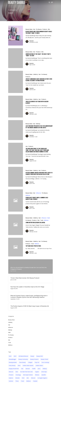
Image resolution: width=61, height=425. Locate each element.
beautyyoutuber (13, 362)
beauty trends (44, 359)
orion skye (44, 371)
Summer (11, 381)
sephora (11, 378)
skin (28, 378)
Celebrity (35, 74)
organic (37, 371)
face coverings (45, 362)
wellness (28, 381)
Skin (49, 29)
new (17, 371)
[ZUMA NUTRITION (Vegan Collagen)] (38, 224)
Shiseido (17, 378)
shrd (23, 378)
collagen (30, 362)
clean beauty (22, 362)
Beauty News (29, 29)
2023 (15, 356)
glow (19, 365)
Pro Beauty (39, 29)
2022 (10, 356)
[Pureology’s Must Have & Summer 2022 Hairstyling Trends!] (38, 200)
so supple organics (42, 378)
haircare (28, 368)
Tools (41, 220)
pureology (18, 375)
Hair (34, 29)
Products (44, 29)
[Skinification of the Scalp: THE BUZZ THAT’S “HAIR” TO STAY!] (15, 58)
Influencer (38, 193)
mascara (11, 371)
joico (39, 368)
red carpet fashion (28, 375)
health (33, 368)
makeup (45, 368)
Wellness (28, 195)
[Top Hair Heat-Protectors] (38, 247)
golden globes (39, 365)
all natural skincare (23, 356)
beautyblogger (12, 359)
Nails (48, 218)
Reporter (31, 40)
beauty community (23, 359)
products (11, 375)
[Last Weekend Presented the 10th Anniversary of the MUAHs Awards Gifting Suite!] (15, 130)
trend (22, 381)
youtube (35, 381)
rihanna (37, 375)
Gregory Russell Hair (14, 368)
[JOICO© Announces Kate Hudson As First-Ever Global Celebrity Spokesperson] (15, 82)
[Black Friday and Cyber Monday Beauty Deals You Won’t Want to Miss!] (15, 36)
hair (22, 368)
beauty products (34, 359)
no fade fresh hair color (26, 371)
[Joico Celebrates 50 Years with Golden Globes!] (15, 106)
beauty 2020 (40, 356)
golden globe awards (28, 365)
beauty (32, 356)
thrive (17, 381)
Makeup (38, 123)
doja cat (37, 362)
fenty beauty (12, 365)
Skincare (33, 378)
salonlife (44, 375)
